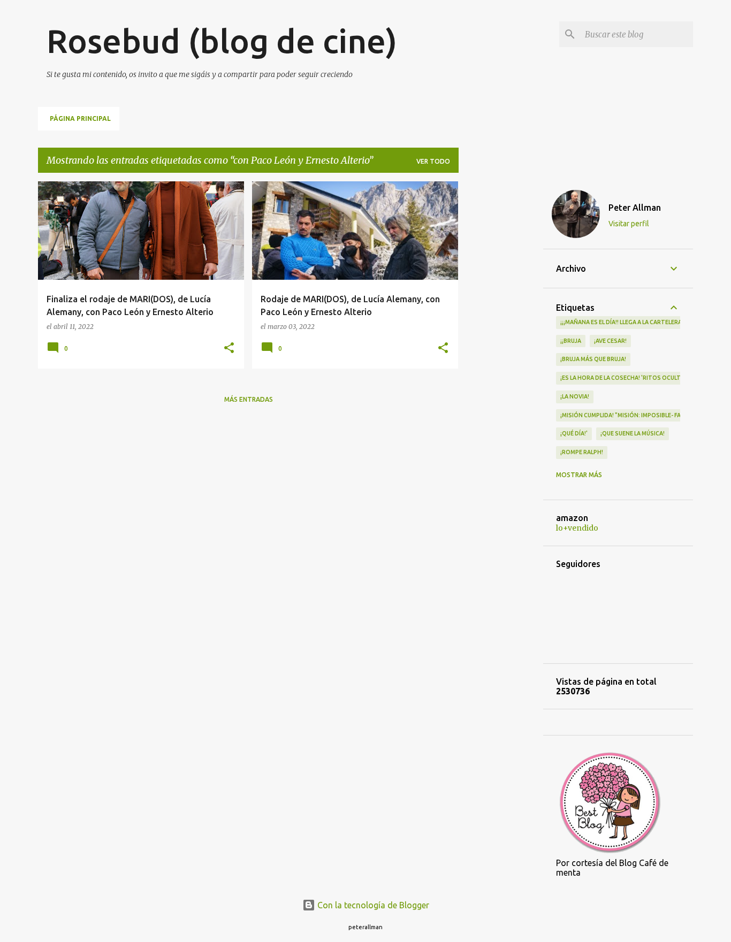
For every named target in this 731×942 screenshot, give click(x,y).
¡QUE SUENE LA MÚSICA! (632, 433)
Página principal (80, 118)
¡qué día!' (574, 433)
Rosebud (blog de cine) (222, 40)
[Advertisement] (501, 341)
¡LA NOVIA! (574, 396)
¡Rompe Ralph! (581, 452)
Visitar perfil (628, 223)
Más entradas (248, 399)
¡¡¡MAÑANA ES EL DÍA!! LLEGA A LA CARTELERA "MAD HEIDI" (638, 322)
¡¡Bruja (570, 341)
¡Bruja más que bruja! (593, 359)
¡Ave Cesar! (610, 341)
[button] (229, 348)
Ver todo (433, 161)
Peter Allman (634, 207)
